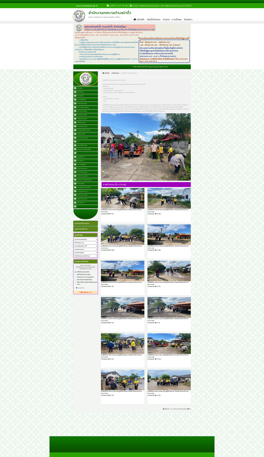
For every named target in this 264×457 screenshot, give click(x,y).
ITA (78, 141)
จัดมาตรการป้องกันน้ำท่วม (84, 280)
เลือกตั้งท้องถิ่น (82, 145)
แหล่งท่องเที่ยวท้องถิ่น (81, 223)
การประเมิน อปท (82, 126)
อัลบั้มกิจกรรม (153, 19)
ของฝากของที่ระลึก (80, 229)
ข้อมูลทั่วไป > (81, 157)
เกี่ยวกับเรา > (81, 202)
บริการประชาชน (82, 111)
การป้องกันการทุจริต (83, 130)
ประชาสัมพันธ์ (81, 99)
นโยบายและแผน (82, 103)
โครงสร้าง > (81, 160)
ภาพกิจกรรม (115, 73)
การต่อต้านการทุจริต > (84, 187)
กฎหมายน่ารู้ (81, 134)
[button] (76, 24)
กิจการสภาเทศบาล (83, 107)
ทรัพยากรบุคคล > (82, 176)
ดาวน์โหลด (177, 19)
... (77, 206)
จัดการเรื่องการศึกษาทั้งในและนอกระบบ (87, 283)
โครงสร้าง (80, 96)
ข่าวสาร (166, 19)
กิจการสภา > (81, 183)
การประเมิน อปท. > (83, 191)
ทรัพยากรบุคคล (82, 118)
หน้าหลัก (140, 19)
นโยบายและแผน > (82, 168)
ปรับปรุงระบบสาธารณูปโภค (85, 277)
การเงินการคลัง (82, 115)
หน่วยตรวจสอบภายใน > (84, 180)
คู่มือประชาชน (81, 122)
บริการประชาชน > (82, 195)
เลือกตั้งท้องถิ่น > (82, 199)
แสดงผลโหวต (81, 288)
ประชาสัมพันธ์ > (82, 164)
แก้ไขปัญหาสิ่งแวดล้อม (84, 274)
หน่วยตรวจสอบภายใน (84, 149)
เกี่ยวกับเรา (80, 92)
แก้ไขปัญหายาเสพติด (83, 272)
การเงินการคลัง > (82, 172)
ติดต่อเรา (188, 19)
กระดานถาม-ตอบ (82, 138)
